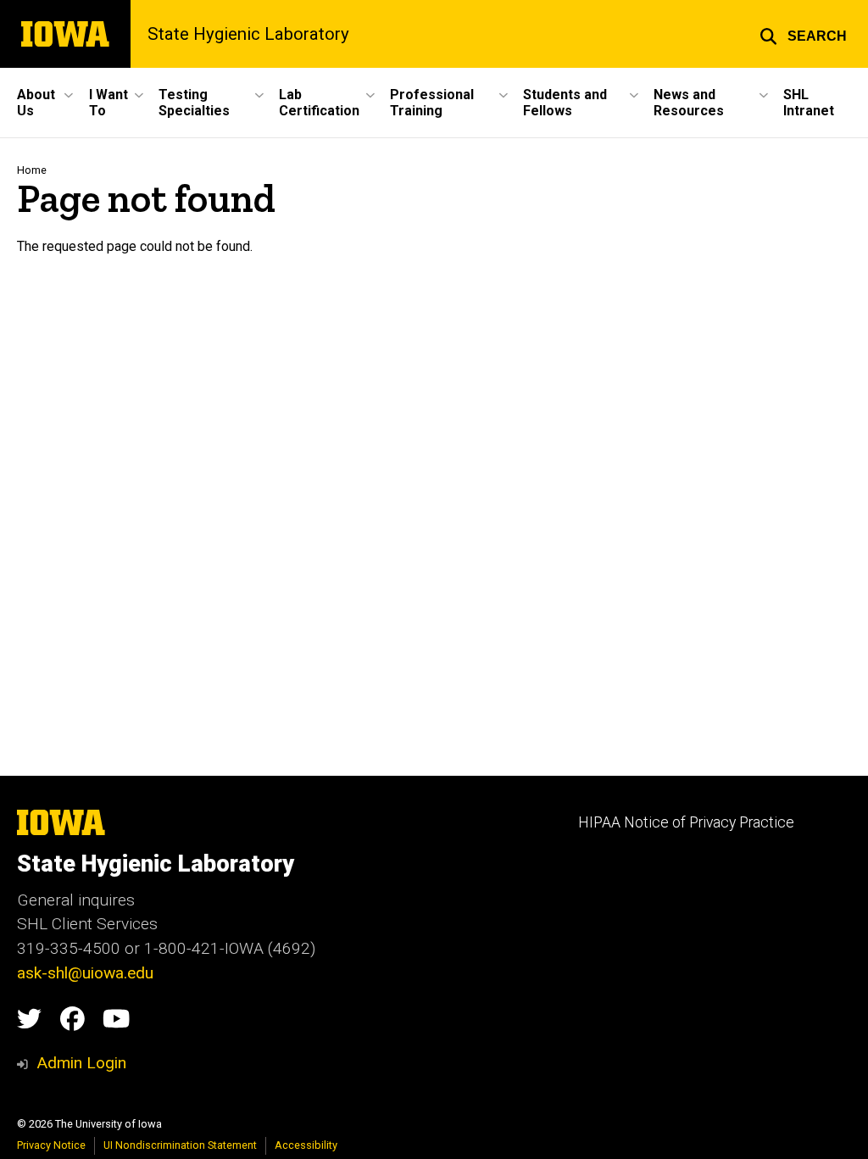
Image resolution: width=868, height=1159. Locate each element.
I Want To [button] (108, 102)
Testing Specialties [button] (194, 102)
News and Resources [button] (689, 102)
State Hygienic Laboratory (248, 33)
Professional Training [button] (432, 102)
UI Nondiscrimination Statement (180, 1145)
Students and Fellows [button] (565, 102)
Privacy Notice (51, 1145)
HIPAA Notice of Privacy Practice (686, 822)
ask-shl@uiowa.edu (85, 973)
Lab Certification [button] (319, 102)
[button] (803, 34)
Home (32, 170)
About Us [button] (36, 102)
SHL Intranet (808, 102)
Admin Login (81, 1063)
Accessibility (306, 1145)
